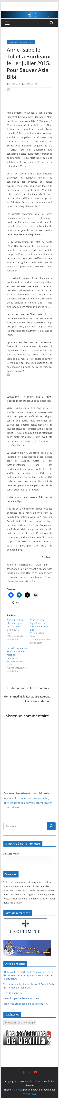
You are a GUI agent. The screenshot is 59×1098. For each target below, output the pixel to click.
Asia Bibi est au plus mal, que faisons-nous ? (15, 623)
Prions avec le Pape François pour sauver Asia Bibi (39, 624)
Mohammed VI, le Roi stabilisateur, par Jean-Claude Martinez (28, 699)
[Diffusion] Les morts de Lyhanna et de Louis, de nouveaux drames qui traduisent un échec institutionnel (28, 975)
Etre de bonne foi (12, 992)
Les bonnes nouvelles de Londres (28, 688)
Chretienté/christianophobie (21, 42)
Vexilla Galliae (30, 83)
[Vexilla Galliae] (29, 13)
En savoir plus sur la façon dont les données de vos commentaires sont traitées (27, 802)
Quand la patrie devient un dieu (21, 998)
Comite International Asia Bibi (21, 581)
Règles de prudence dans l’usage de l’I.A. (25, 1003)
